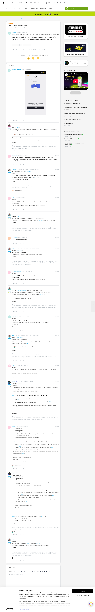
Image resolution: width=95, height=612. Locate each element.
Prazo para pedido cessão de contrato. (73, 134)
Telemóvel (66, 105)
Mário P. (14, 169)
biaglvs (13, 365)
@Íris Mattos (19, 250)
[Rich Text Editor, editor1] (33, 580)
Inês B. (13, 125)
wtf (21, 45)
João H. (14, 214)
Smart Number (27, 45)
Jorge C (14, 381)
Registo (50, 8)
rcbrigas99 (14, 32)
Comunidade (9, 18)
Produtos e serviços (18, 18)
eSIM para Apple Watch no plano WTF (72, 119)
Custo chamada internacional (70, 138)
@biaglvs (14, 395)
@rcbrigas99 (16, 127)
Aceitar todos (82, 591)
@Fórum (36, 177)
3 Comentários (67, 136)
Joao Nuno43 (15, 316)
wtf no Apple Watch (68, 123)
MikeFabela (14, 155)
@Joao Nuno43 (20, 337)
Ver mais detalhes (24, 609)
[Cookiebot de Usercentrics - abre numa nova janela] (9, 609)
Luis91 (13, 197)
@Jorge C (38, 543)
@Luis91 (19, 216)
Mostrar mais (76, 92)
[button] (73, 8)
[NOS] (5, 3)
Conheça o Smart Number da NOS (72, 103)
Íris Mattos (14, 237)
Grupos (26, 8)
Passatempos (43, 8)
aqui (27, 343)
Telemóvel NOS (28, 18)
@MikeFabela (28, 171)
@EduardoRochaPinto (21, 290)
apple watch (15, 45)
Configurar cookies (82, 595)
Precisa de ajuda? (93, 306)
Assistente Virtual (34, 8)
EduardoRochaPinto (16, 271)
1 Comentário (67, 140)
